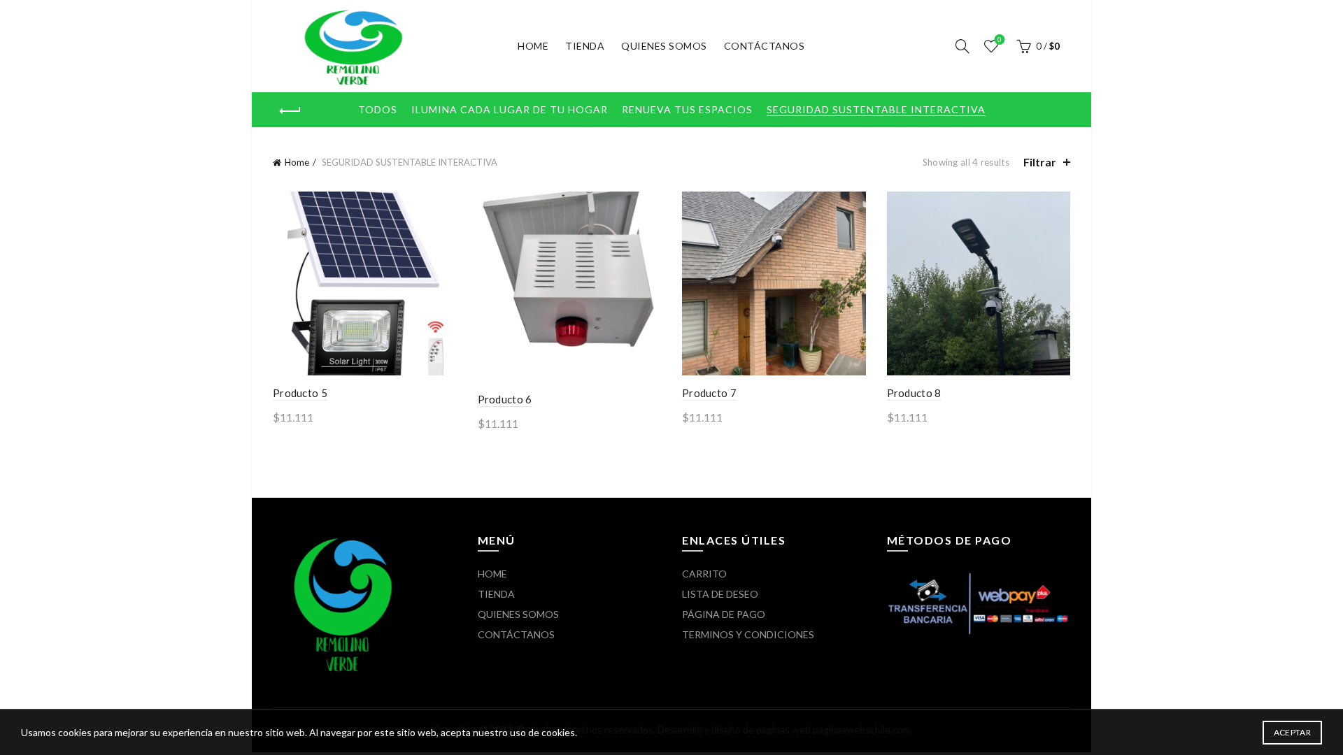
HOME (533, 46)
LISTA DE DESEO (720, 594)
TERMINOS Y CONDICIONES (748, 634)
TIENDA (584, 46)
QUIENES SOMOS (664, 46)
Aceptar (1292, 732)
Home (297, 162)
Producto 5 (300, 393)
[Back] (290, 111)
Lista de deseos (999, 39)
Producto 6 (505, 399)
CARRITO (704, 574)
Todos (377, 109)
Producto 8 (914, 393)
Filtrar (1039, 161)
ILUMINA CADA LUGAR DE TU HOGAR (509, 109)
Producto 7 (709, 393)
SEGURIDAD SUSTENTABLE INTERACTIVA (876, 109)
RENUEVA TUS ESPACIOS (687, 109)
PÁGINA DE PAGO (723, 614)
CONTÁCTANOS (764, 46)
